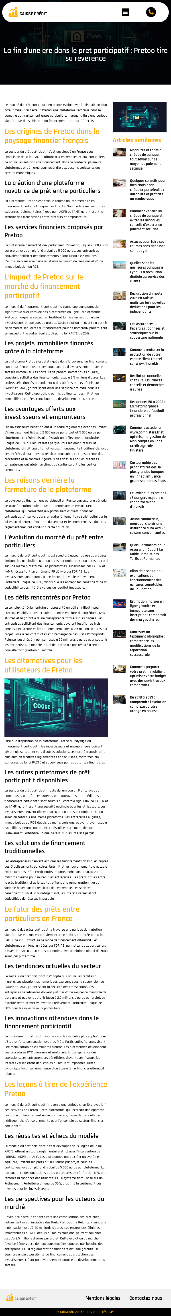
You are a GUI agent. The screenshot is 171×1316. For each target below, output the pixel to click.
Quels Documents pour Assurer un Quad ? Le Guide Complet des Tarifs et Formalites (147, 552)
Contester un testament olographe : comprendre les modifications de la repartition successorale (147, 643)
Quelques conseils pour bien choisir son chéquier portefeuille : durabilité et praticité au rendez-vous (148, 189)
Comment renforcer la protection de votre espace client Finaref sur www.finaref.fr (147, 356)
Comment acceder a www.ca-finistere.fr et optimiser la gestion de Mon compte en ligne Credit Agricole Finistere (148, 439)
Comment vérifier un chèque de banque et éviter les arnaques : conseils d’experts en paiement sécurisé (146, 220)
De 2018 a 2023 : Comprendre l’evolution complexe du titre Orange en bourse (148, 704)
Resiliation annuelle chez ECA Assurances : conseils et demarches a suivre (147, 382)
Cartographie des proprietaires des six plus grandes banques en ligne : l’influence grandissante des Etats (148, 471)
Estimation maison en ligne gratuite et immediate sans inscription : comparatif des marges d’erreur (148, 610)
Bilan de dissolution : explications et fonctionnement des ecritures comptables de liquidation (146, 580)
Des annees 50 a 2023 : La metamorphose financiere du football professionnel (147, 408)
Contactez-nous (145, 1298)
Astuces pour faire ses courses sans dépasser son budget (147, 246)
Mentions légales (103, 1298)
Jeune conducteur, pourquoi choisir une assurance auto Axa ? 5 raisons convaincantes (148, 526)
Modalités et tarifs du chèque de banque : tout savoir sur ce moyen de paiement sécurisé (146, 159)
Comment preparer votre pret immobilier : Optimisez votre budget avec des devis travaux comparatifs (148, 676)
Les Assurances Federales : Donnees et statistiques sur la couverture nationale (147, 331)
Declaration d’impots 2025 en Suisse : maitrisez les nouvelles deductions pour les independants (147, 302)
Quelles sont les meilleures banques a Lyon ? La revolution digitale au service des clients (147, 272)
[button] (125, 12)
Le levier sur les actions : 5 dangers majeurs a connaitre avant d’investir (148, 500)
